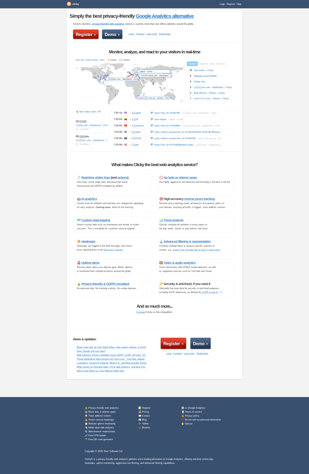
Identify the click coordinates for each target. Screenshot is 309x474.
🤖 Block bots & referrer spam (100, 411)
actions (122, 177)
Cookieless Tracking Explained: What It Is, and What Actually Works (112, 363)
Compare (140, 34)
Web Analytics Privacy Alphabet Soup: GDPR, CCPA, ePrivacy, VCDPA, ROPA (117, 355)
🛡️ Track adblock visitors (98, 415)
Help (239, 4)
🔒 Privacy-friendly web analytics (102, 408)
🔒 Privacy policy (190, 415)
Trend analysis (173, 220)
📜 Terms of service (191, 411)
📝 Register (144, 408)
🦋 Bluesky (144, 427)
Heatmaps (88, 241)
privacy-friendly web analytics (108, 24)
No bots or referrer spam (180, 177)
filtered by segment (113, 249)
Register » (86, 34)
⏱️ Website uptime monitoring (100, 423)
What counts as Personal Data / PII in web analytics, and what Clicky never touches (120, 367)
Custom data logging (95, 220)
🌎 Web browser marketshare (100, 431)
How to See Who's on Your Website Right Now (100, 370)
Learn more (151, 34)
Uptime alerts (90, 263)
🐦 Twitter (143, 423)
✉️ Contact (144, 415)
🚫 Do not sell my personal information (201, 419)
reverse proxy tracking (199, 199)
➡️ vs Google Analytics (193, 408)
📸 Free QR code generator (99, 439)
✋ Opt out (186, 423)
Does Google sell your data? (91, 351)
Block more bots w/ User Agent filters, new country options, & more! (111, 347)
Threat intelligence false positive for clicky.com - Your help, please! (111, 359)
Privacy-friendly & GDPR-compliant (105, 284)
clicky (75, 4)
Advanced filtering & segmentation (187, 241)
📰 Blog (142, 419)
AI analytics (89, 199)
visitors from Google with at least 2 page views (196, 249)
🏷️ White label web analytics (99, 427)
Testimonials (165, 34)
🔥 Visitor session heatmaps (99, 419)
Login (222, 4)
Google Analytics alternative (165, 16)
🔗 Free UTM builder (95, 435)
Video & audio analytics (180, 263)
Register (231, 4)
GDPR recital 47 (210, 292)
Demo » (112, 34)
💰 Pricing (143, 411)
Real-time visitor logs (95, 177)
